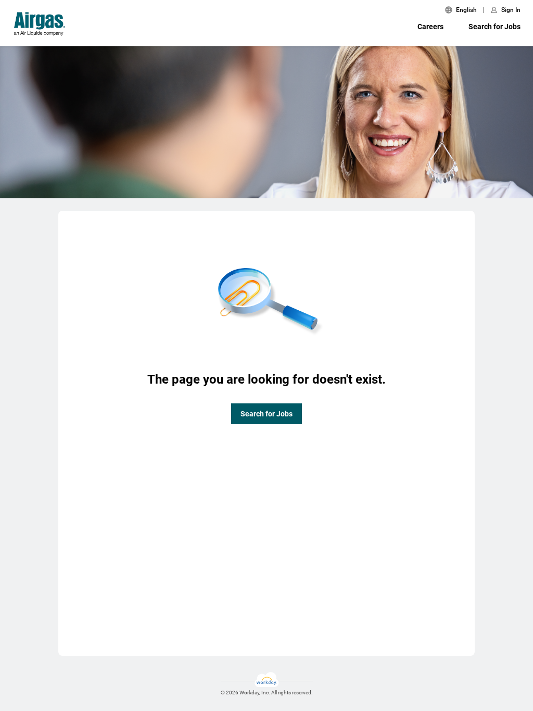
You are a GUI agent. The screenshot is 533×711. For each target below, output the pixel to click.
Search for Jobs (494, 26)
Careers (430, 26)
